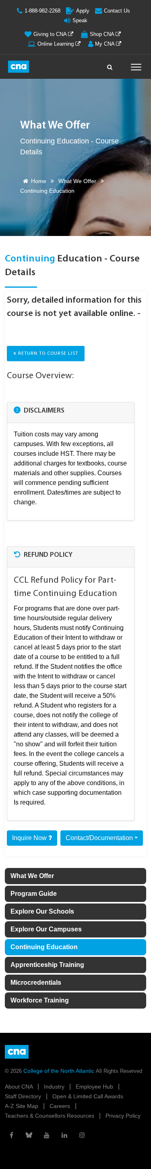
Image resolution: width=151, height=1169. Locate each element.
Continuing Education (44, 947)
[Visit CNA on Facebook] (11, 1135)
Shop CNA (103, 34)
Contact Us (117, 11)
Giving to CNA (50, 34)
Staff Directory (24, 1096)
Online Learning (56, 44)
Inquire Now (30, 837)
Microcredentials (35, 982)
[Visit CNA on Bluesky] (29, 1135)
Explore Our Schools (42, 911)
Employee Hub (95, 1086)
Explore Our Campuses (46, 929)
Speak (79, 20)
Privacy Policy (123, 1115)
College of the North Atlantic (59, 1071)
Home (38, 181)
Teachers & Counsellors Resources (50, 1115)
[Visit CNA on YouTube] (46, 1135)
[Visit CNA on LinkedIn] (64, 1135)
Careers (61, 1106)
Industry (55, 1086)
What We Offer (77, 181)
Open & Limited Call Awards (87, 1096)
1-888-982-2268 (42, 11)
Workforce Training (39, 1000)
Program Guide (33, 893)
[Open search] (110, 65)
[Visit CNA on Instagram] (82, 1135)
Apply (82, 11)
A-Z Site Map (22, 1106)
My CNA (105, 44)
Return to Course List (47, 353)
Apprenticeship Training (47, 964)
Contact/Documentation (99, 837)
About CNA (19, 1086)
